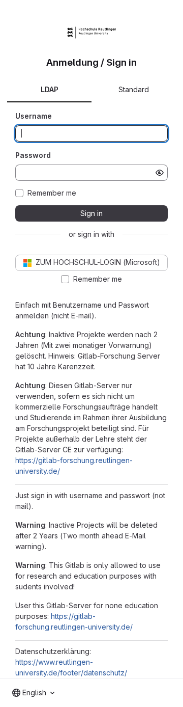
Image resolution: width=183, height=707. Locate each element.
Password (33, 155)
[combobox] (33, 693)
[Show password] (159, 173)
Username (33, 116)
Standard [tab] (133, 89)
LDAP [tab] (49, 89)
